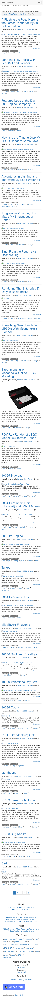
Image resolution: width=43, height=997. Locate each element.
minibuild (23, 527)
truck (36, 561)
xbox (13, 955)
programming (10, 951)
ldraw (12, 92)
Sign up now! (21, 972)
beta (4, 527)
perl (23, 948)
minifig (16, 561)
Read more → (37, 49)
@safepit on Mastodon (28, 917)
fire (4, 561)
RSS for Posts (13, 908)
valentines (27, 700)
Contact (29, 980)
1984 (5, 939)
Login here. (21, 967)
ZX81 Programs (9, 929)
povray (11, 53)
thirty (37, 951)
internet (6, 945)
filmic (12, 204)
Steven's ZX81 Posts (27, 908)
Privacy (21, 980)
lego (4, 53)
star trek (37, 318)
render (19, 53)
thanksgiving (5, 590)
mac (16, 527)
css (11, 942)
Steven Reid (19, 995)
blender (5, 92)
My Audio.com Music (30, 921)
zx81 (20, 954)
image (30, 942)
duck (4, 675)
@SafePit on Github (29, 919)
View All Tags (7, 957)
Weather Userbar (28, 931)
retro (30, 951)
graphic (24, 942)
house (15, 827)
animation (13, 939)
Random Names (34, 929)
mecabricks (20, 170)
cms (5, 941)
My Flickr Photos (13, 917)
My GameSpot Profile (14, 921)
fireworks (5, 647)
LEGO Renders (28, 30)
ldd (17, 204)
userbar (6, 955)
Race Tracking (21, 929)
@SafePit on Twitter (14, 919)
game (16, 941)
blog (36, 939)
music (18, 948)
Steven (19, 30)
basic (21, 939)
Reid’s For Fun (7, 2)
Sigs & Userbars (15, 931)
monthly (16, 496)
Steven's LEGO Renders (22, 910)
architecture (6, 766)
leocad (25, 92)
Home (14, 980)
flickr (9, 675)
